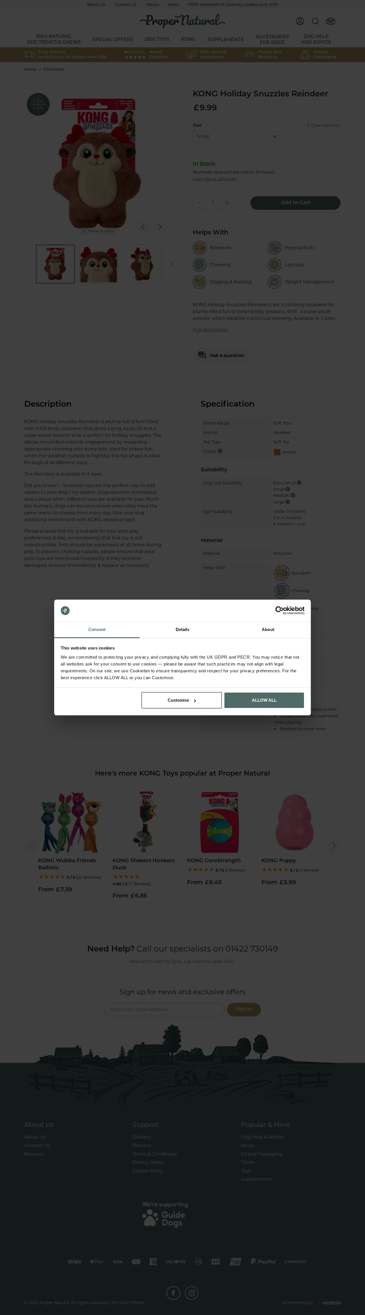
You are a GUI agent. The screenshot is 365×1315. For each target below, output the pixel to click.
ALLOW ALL (264, 700)
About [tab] (268, 629)
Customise (178, 700)
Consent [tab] (97, 629)
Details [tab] (183, 629)
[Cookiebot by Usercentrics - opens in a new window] (280, 610)
